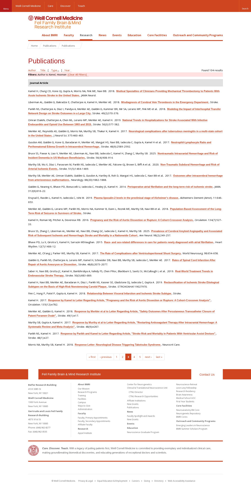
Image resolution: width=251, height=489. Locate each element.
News (102, 35)
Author (32, 70)
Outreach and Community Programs (198, 35)
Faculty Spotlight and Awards (141, 416)
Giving (147, 480)
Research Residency (185, 391)
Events (117, 35)
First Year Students (185, 401)
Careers (136, 480)
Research (86, 35)
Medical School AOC (186, 398)
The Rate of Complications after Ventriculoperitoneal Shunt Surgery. (140, 253)
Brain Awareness (184, 394)
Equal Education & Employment (112, 480)
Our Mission (83, 388)
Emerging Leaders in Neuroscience (193, 425)
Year (67, 70)
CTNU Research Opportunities (143, 396)
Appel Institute (85, 433)
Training (82, 395)
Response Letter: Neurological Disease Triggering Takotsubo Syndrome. (118, 344)
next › (148, 357)
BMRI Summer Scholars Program (191, 428)
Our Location (33, 374)
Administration (85, 409)
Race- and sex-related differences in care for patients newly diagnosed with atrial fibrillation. (159, 242)
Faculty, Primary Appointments (92, 417)
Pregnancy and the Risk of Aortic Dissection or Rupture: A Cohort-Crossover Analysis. (141, 220)
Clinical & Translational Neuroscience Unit (147, 387)
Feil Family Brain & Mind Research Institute (71, 374)
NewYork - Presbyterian (154, 468)
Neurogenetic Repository (188, 413)
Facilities (82, 398)
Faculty (69, 35)
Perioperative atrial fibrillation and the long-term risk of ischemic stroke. (170, 186)
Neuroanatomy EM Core (187, 410)
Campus (82, 402)
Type (54, 70)
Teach (81, 6)
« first (92, 357)
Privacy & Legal (85, 480)
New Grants (132, 404)
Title (42, 70)
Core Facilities (157, 35)
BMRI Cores (181, 416)
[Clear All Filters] (77, 74)
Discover (65, 6)
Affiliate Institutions (136, 400)
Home (32, 35)
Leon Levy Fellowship (186, 387)
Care (50, 6)
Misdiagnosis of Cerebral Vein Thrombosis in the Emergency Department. (165, 102)
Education (134, 35)
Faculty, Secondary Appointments (94, 421)
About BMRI (50, 35)
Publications (133, 407)
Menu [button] (6, 8)
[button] (245, 6)
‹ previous (106, 357)
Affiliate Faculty (85, 424)
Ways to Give (84, 405)
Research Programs (87, 392)
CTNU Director (136, 392)
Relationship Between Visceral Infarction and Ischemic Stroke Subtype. (129, 293)
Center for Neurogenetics (139, 384)
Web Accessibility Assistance (181, 480)
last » (159, 357)
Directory (158, 480)
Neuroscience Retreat (186, 384)
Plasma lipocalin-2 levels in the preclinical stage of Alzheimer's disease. (136, 197)
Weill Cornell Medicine (28, 6)
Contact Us (207, 374)
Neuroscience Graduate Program (143, 432)
